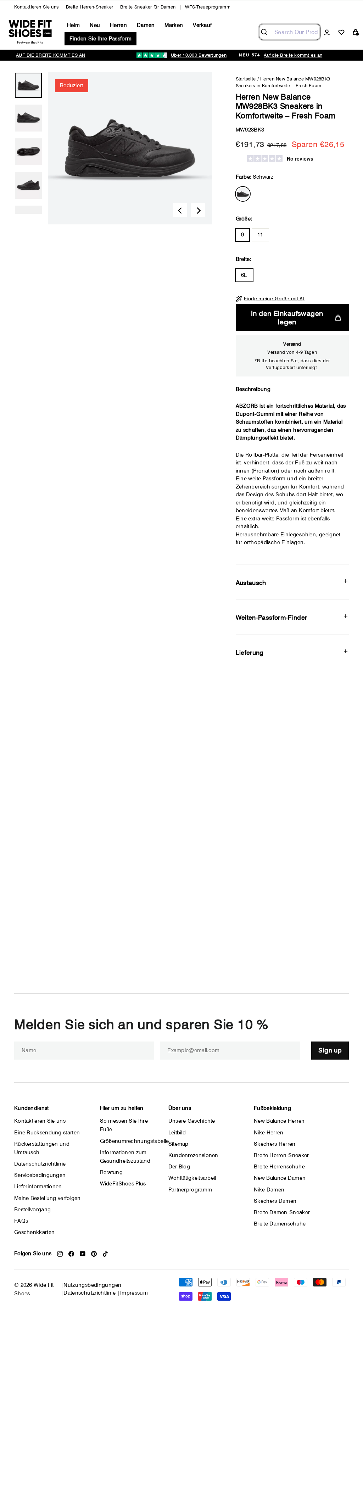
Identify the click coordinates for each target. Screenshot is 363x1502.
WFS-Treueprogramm (207, 7)
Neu (95, 25)
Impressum (134, 1293)
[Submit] (266, 32)
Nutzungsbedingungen (92, 1285)
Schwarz (243, 194)
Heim (73, 25)
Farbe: (255, 177)
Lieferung (250, 652)
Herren (118, 25)
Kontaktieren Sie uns (36, 7)
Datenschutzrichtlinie (89, 1293)
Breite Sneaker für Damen (147, 7)
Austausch (251, 582)
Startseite (246, 79)
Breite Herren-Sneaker (89, 7)
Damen (146, 25)
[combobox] (289, 32)
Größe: (244, 219)
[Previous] (180, 210)
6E (244, 275)
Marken (173, 25)
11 (260, 234)
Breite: (243, 259)
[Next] (198, 210)
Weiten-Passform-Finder (271, 617)
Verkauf (202, 25)
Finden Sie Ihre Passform (100, 38)
